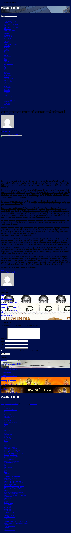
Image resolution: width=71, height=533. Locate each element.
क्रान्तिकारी (7, 41)
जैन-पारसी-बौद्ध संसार (9, 100)
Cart (5, 425)
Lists (5, 472)
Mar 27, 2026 (4, 384)
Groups (6, 439)
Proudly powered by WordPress (9, 404)
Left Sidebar (7, 469)
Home (6, 407)
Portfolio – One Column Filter (12, 484)
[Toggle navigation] (1, 15)
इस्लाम (5, 95)
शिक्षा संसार (7, 67)
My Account (7, 475)
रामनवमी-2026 (4, 389)
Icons (5, 465)
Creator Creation (8, 22)
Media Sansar (8, 35)
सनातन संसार (7, 94)
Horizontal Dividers (9, 462)
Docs (5, 433)
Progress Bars (8, 496)
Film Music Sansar (9, 26)
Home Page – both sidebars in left (13, 453)
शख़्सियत (6, 61)
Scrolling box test (9, 512)
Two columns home (9, 526)
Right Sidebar (8, 504)
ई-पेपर (5, 69)
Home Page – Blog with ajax (12, 450)
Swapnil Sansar (10, 7)
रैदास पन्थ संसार (8, 101)
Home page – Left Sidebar (11, 456)
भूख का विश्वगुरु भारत (9, 531)
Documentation (8, 434)
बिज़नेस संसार (7, 57)
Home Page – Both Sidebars (12, 451)
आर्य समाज (6, 84)
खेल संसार (6, 50)
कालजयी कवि (4, 270)
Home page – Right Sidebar (11, 461)
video (5, 70)
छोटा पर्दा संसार (8, 66)
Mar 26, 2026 (4, 392)
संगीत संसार (7, 83)
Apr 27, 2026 (4, 376)
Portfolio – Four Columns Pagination (14, 482)
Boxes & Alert (8, 420)
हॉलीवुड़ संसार (7, 80)
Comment (4, 338)
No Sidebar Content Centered (12, 476)
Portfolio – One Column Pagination (14, 486)
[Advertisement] (35, 172)
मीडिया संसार (7, 75)
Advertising (7, 417)
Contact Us (7, 430)
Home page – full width (10, 455)
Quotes (6, 500)
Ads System (7, 414)
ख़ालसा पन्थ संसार (8, 97)
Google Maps (8, 438)
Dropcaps (6, 436)
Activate (6, 411)
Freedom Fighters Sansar (11, 27)
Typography (7, 527)
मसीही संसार (7, 98)
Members (6, 473)
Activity (6, 413)
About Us (7, 408)
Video (5, 529)
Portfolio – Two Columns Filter (12, 490)
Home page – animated (10, 445)
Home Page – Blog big (10, 448)
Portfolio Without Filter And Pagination (15, 495)
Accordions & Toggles (10, 410)
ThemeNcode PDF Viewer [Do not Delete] (16, 521)
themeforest (7, 520)
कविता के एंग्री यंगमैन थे (6, 299)
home (5, 442)
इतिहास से (6, 89)
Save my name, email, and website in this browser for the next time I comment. (24, 351)
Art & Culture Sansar (10, 21)
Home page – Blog (9, 447)
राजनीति (6, 58)
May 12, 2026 (4, 367)
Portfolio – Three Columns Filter (13, 487)
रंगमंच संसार (7, 86)
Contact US (7, 431)
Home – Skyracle (9, 444)
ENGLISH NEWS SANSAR (12, 24)
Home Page (11, 459)
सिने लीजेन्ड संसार (8, 78)
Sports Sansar (8, 39)
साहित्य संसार (7, 88)
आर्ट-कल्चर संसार (8, 64)
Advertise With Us (9, 416)
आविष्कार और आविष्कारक (10, 44)
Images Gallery (8, 467)
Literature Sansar (8, 33)
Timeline (6, 524)
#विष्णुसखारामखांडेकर (13, 134)
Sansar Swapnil (13, 367)
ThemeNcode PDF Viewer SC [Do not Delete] (17, 523)
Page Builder (7, 479)
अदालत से (6, 47)
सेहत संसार (7, 91)
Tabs (5, 518)
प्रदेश (5, 53)
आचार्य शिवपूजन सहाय (6, 315)
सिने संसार (6, 77)
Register (6, 501)
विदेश (5, 60)
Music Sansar (8, 36)
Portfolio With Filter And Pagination (14, 493)
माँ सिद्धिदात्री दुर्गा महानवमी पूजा (8, 381)
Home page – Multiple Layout (12, 458)
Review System (8, 503)
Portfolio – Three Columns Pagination (14, 489)
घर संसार (6, 92)
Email (3, 344)
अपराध (6, 49)
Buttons (6, 424)
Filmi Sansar (7, 29)
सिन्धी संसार (7, 103)
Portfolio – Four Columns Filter (12, 481)
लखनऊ (6, 43)
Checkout (6, 427)
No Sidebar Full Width (10, 478)
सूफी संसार (7, 105)
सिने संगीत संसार (8, 81)
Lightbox (6, 470)
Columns (6, 428)
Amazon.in (7, 419)
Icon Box (6, 464)
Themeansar (33, 404)
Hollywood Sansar (9, 32)
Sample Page (7, 506)
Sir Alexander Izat (6, 372)
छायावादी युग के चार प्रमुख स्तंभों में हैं (10, 307)
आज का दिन (7, 46)
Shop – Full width (9, 515)
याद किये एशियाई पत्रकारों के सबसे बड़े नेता (11, 364)
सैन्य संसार (7, 74)
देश (5, 52)
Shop (5, 513)
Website (3, 347)
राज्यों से (6, 55)
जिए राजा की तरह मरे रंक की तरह (9, 272)
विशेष (5, 63)
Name (3, 341)
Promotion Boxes (9, 498)
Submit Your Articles (9, 517)
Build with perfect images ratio (12, 422)
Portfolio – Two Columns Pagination (14, 492)
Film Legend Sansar (9, 30)
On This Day (7, 38)
